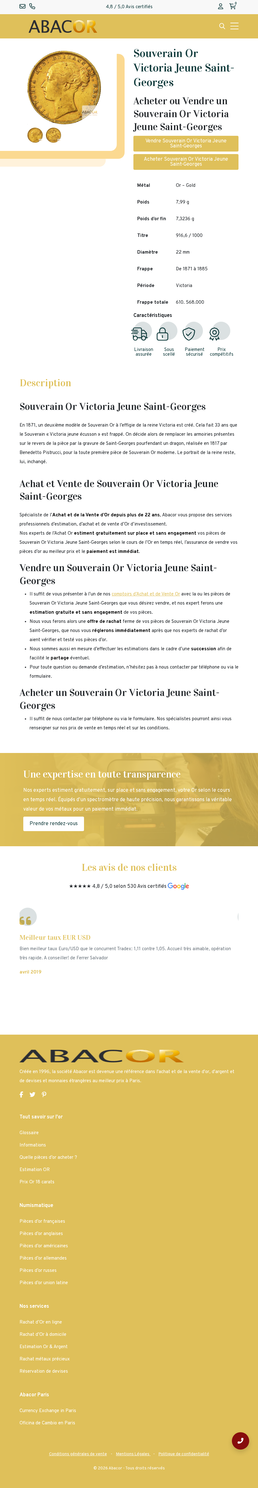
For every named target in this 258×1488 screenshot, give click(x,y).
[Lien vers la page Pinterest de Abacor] (44, 1095)
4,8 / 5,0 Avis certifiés (129, 7)
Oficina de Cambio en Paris (47, 1423)
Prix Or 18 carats (37, 1182)
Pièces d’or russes (38, 1271)
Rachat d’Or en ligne (41, 1322)
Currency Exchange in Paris (48, 1411)
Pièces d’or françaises (42, 1222)
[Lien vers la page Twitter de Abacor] (33, 1095)
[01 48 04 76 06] (240, 1441)
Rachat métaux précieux (45, 1359)
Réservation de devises (44, 1372)
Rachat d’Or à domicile (43, 1335)
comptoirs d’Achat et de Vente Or (146, 594)
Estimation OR (35, 1170)
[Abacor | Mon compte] (221, 7)
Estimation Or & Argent (44, 1347)
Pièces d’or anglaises (41, 1234)
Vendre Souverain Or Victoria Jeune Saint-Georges (186, 143)
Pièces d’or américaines (44, 1246)
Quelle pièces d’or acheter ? (48, 1158)
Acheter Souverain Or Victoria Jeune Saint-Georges (186, 162)
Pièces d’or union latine (44, 1283)
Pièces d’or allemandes (43, 1258)
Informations (33, 1145)
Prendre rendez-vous (54, 824)
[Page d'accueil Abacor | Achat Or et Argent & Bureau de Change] (63, 26)
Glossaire (29, 1133)
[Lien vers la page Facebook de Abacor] (21, 1095)
